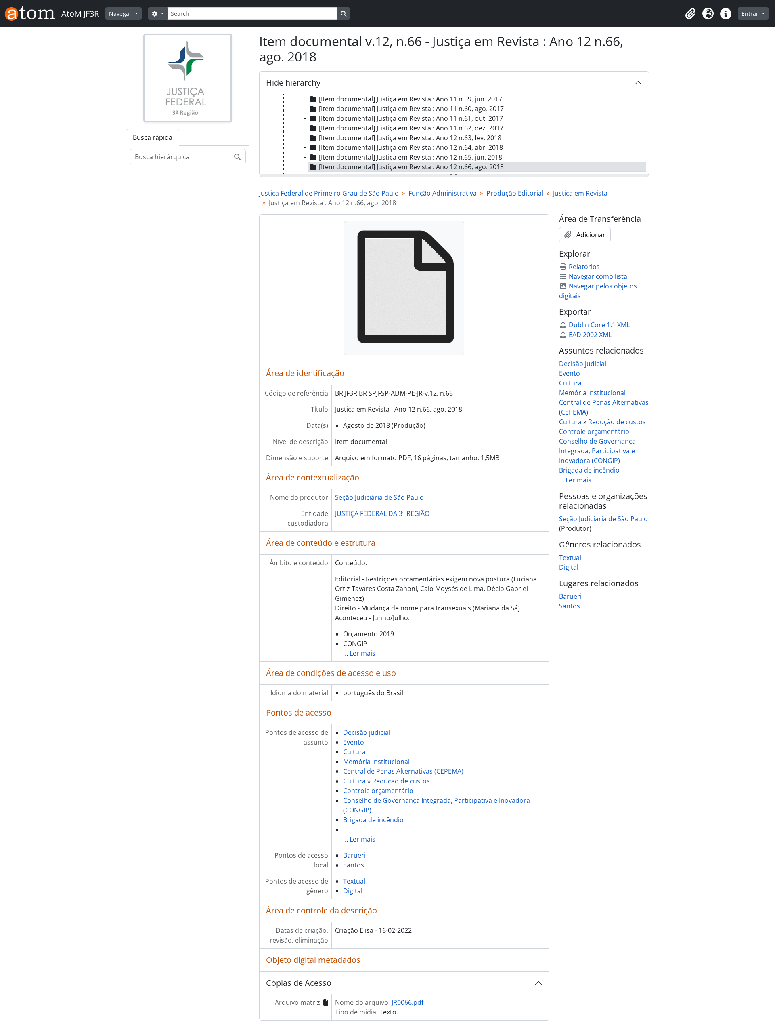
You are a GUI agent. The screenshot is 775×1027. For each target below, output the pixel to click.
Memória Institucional (376, 761)
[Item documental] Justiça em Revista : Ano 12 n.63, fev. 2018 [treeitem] (410, 137)
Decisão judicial (366, 732)
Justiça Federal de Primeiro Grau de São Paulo (329, 193)
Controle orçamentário (378, 790)
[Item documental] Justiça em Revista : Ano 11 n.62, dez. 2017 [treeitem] (411, 128)
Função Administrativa (442, 193)
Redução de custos (401, 781)
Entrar (750, 13)
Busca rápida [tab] (152, 137)
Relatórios (584, 266)
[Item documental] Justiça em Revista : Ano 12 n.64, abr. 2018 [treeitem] (411, 147)
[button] (690, 14)
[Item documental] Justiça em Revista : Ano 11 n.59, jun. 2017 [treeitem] (410, 99)
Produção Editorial (514, 193)
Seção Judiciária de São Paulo (379, 497)
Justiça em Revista (580, 193)
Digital (352, 890)
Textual (354, 881)
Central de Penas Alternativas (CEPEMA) (403, 771)
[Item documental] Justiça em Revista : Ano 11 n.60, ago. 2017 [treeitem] (411, 108)
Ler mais (362, 653)
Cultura (354, 751)
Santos (353, 865)
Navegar (121, 13)
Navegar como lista (598, 276)
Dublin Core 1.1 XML (599, 324)
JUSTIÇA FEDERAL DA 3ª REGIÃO (382, 513)
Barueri (354, 855)
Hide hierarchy (293, 82)
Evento (353, 742)
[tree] (454, 134)
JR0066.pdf (407, 1002)
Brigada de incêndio (373, 819)
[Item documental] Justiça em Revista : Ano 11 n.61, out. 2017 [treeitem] (411, 118)
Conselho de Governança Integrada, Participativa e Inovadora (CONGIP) (597, 451)
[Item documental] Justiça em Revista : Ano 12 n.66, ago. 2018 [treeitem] (411, 166)
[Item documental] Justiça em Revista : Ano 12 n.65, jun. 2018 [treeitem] (410, 157)
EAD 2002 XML (590, 334)
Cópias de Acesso (298, 982)
